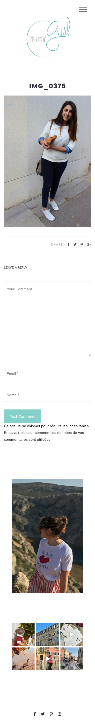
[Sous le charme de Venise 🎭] (47, 658)
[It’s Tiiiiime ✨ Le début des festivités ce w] (23, 634)
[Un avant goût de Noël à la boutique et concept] (71, 634)
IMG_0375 (47, 86)
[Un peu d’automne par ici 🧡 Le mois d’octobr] (23, 658)
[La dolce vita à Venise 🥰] (71, 658)
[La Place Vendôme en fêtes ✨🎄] (47, 634)
